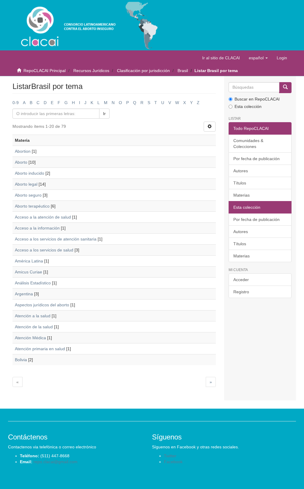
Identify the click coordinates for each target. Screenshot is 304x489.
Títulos (239, 183)
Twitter (170, 455)
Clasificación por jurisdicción (143, 70)
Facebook (173, 461)
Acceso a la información (37, 228)
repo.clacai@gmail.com (55, 461)
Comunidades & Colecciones (248, 143)
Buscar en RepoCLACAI (257, 99)
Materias (241, 195)
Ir (104, 113)
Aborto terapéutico (32, 206)
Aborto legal (26, 184)
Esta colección (248, 106)
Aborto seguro (28, 195)
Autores (240, 170)
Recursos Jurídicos (91, 70)
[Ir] (285, 87)
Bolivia (21, 359)
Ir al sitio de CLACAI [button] (221, 57)
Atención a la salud (32, 315)
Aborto (21, 162)
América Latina (29, 261)
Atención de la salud (34, 326)
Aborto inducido (29, 173)
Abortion (23, 151)
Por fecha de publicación (256, 158)
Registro (241, 291)
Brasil (183, 70)
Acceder (241, 279)
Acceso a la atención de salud (43, 217)
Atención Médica (30, 337)
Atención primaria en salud (40, 348)
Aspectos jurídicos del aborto (42, 304)
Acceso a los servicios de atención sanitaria (55, 239)
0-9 (15, 102)
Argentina (24, 294)
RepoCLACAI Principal (44, 70)
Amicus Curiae (28, 272)
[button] (258, 57)
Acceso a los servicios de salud (44, 250)
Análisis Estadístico (33, 283)
